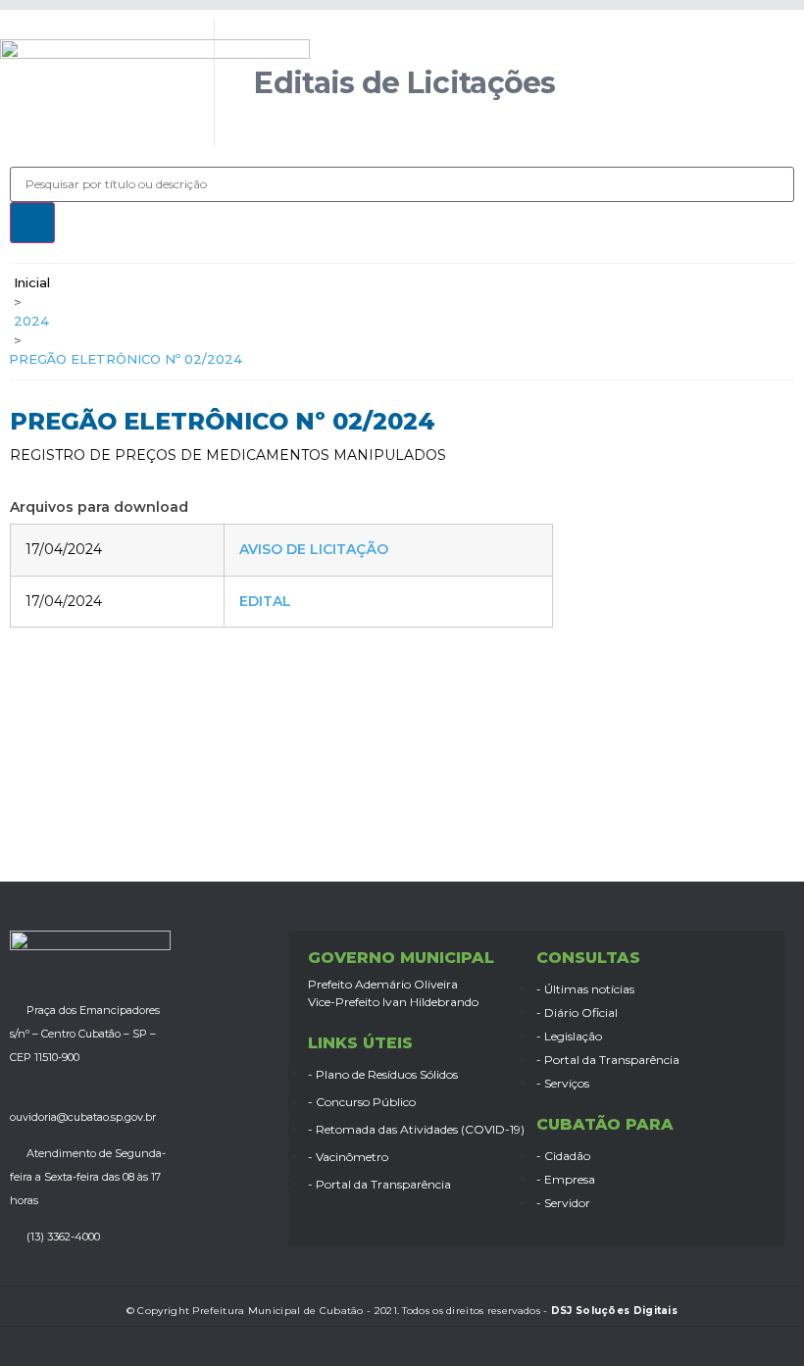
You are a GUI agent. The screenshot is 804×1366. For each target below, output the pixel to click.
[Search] (32, 222)
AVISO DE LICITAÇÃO (313, 549)
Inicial (32, 282)
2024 (31, 321)
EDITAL (265, 601)
